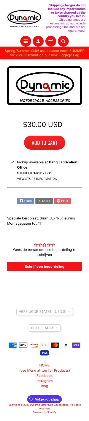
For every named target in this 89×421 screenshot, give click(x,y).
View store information (37, 178)
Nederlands (42, 328)
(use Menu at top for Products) (44, 370)
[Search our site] (63, 41)
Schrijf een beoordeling (44, 266)
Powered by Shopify (44, 412)
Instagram (45, 381)
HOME (44, 365)
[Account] (38, 41)
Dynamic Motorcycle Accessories (49, 404)
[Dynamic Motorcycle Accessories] (23, 18)
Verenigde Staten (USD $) (43, 311)
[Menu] (25, 41)
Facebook (45, 375)
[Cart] (50, 41)
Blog (44, 386)
